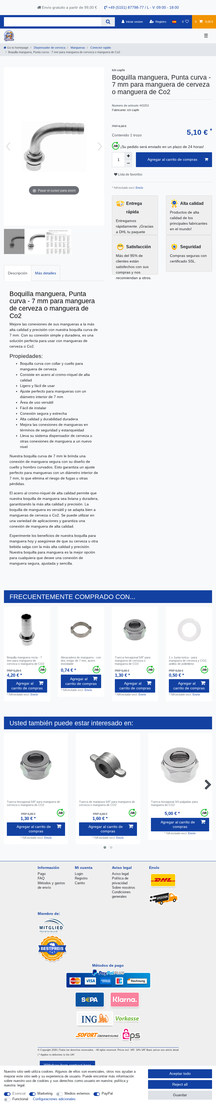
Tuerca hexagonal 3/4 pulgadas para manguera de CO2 (174, 803)
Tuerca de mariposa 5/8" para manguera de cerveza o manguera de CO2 (107, 803)
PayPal (107, 1093)
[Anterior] (8, 146)
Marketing (44, 1093)
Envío (139, 187)
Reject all (180, 1084)
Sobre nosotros (123, 888)
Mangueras (77, 47)
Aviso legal (120, 874)
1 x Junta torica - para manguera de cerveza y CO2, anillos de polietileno (188, 661)
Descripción (17, 273)
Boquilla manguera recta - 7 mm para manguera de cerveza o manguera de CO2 (25, 661)
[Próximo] (100, 146)
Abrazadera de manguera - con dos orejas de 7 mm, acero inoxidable (81, 661)
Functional (20, 1099)
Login (79, 874)
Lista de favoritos (129, 174)
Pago (42, 874)
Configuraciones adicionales (54, 1099)
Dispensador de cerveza (49, 47)
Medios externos (77, 1093)
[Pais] (174, 21)
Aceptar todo (180, 1073)
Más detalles (45, 273)
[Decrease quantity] (128, 163)
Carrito (80, 883)
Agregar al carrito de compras (172, 159)
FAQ (41, 878)
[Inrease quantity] (128, 156)
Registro (81, 878)
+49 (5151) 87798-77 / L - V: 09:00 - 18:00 (143, 7)
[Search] (108, 21)
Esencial (19, 1093)
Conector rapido (100, 47)
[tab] (17, 273)
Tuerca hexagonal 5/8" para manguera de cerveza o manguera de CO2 (132, 661)
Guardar (180, 1095)
